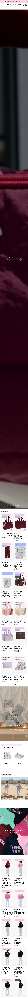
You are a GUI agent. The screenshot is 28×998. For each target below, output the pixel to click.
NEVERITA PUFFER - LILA (6, 647)
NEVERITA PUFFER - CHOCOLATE (19, 593)
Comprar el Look (6, 803)
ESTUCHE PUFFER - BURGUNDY (6, 564)
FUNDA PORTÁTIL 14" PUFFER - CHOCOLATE (19, 649)
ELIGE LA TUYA (14, 832)
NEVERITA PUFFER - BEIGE (20, 622)
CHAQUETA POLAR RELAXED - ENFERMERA (6, 941)
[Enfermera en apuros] (14, 5)
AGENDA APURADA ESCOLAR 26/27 (18, 565)
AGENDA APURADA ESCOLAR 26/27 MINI (5, 594)
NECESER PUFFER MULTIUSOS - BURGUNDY (19, 536)
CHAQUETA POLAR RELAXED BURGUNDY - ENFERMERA (6, 882)
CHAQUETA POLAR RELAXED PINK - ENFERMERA (7, 912)
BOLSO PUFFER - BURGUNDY (7, 534)
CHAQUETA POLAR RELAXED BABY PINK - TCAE (20, 881)
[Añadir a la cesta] (11, 874)
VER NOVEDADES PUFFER (14, 505)
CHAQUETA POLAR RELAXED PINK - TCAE (20, 912)
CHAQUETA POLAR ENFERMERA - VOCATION (19, 970)
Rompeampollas (16, 8)
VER (19, 736)
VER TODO (14, 684)
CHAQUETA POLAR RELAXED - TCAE (5, 970)
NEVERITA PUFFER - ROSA (7, 622)
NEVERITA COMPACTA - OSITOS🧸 (19, 677)
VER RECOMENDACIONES (7, 747)
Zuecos (3, 8)
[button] (23, 5)
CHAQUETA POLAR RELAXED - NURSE (18, 941)
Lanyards (8, 8)
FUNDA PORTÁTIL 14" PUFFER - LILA (6, 677)
